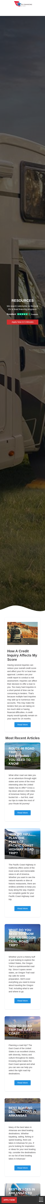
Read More (22, 813)
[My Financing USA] (23, 4)
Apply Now (9, 1200)
